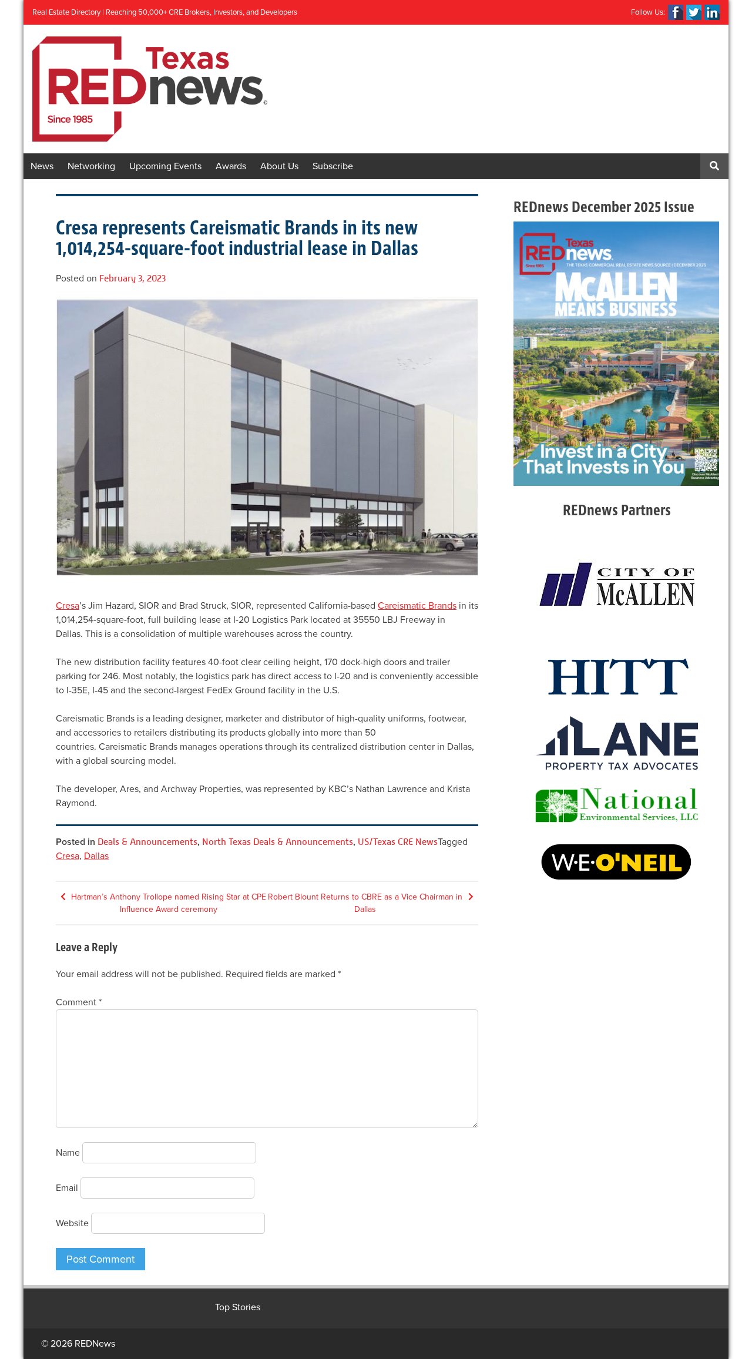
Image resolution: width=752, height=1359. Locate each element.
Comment (79, 1002)
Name (68, 1153)
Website (72, 1223)
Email (67, 1188)
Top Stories (237, 1307)
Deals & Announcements (147, 841)
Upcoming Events (165, 166)
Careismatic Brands (417, 606)
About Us (279, 166)
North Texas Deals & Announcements (277, 841)
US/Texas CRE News (398, 841)
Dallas (96, 856)
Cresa (67, 606)
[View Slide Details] (616, 354)
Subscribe (333, 166)
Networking (91, 166)
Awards (231, 166)
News (42, 166)
